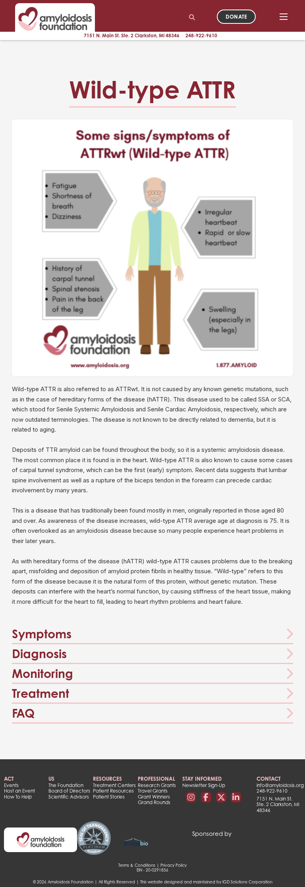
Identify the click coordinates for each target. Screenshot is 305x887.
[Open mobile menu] (284, 16)
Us (51, 779)
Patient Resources (113, 791)
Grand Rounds (154, 802)
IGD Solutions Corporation (247, 881)
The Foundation (65, 785)
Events (11, 785)
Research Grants (157, 785)
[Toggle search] (192, 17)
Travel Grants (153, 791)
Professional (156, 779)
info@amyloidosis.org (279, 785)
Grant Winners (154, 797)
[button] (152, 634)
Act (9, 779)
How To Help (18, 797)
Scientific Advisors (68, 797)
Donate (236, 16)
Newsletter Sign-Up (203, 785)
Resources (107, 779)
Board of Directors (69, 791)
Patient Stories (109, 797)
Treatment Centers (114, 785)
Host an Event (19, 791)
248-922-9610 (201, 35)
